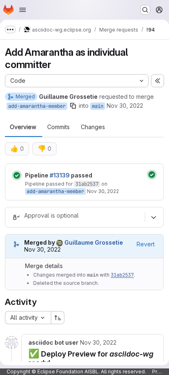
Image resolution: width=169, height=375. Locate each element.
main (97, 106)
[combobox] (28, 317)
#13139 (60, 175)
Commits (58, 127)
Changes (93, 127)
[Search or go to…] (145, 10)
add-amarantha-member (37, 106)
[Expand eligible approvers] (153, 217)
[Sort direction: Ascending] (57, 317)
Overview (23, 127)
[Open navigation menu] (22, 9)
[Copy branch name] (73, 106)
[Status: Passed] (17, 175)
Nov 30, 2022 (125, 105)
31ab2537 (86, 184)
